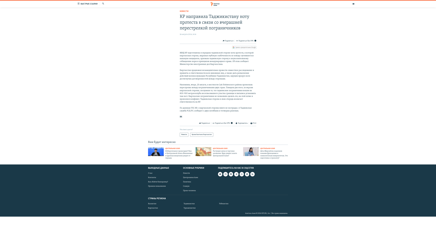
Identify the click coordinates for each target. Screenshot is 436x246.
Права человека (189, 191)
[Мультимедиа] (353, 3)
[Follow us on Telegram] (236, 174)
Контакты (152, 178)
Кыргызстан (153, 208)
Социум (186, 186)
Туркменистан (190, 208)
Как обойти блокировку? (158, 182)
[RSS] (252, 174)
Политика (187, 182)
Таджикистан (189, 204)
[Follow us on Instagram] (225, 174)
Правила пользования (157, 186)
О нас (150, 173)
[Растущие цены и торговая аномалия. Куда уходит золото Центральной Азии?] (203, 151)
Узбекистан (223, 204)
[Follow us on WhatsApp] (242, 174)
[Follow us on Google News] (247, 174)
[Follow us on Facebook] (231, 174)
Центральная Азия (172, 148)
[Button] (228, 40)
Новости (184, 11)
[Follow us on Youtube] (220, 174)
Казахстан (152, 204)
